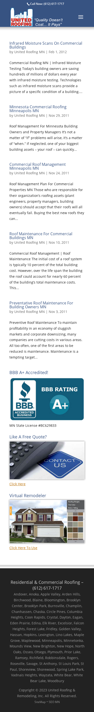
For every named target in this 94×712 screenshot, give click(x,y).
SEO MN (54, 702)
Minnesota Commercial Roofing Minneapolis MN (38, 108)
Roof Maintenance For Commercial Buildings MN (40, 235)
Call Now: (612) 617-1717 (47, 4)
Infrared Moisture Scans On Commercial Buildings (45, 45)
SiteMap (40, 702)
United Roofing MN (29, 52)
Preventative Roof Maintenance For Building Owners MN (41, 305)
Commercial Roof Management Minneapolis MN (37, 166)
